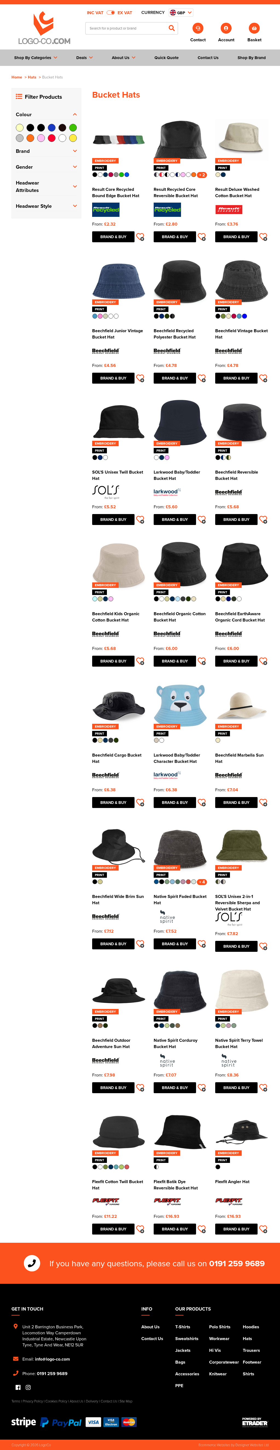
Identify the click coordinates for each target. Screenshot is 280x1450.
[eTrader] (255, 1422)
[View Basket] (254, 27)
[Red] (52, 138)
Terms (15, 1401)
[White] (62, 138)
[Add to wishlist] (140, 236)
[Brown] (62, 128)
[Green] (73, 128)
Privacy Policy (33, 1401)
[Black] (30, 128)
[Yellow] (73, 138)
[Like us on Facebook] (18, 1388)
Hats (32, 77)
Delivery (92, 1401)
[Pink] (41, 138)
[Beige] (20, 128)
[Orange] (30, 138)
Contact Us (152, 1338)
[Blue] (52, 128)
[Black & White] (41, 128)
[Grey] (20, 138)
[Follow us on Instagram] (28, 1388)
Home (16, 77)
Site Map (125, 1401)
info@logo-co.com (52, 1359)
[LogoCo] (44, 28)
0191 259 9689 (237, 1263)
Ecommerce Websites (214, 1444)
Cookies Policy (56, 1401)
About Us (150, 1327)
